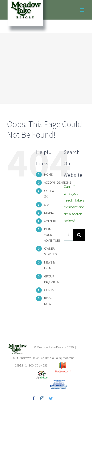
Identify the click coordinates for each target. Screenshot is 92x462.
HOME (48, 174)
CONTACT (50, 290)
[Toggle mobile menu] (82, 10)
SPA (46, 204)
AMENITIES (51, 221)
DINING (49, 212)
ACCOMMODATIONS (57, 182)
